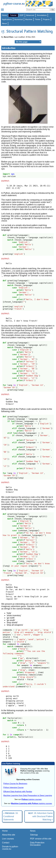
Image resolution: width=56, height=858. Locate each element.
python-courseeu (14, 3)
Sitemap (34, 835)
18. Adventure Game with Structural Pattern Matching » (40, 816)
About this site (8, 835)
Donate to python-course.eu (10, 847)
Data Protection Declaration (37, 843)
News (32, 831)
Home (4, 15)
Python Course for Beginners (15, 783)
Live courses (8, 839)
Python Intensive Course (13, 787)
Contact (5, 842)
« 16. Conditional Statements (10, 816)
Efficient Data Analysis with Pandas (17, 791)
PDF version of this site (40, 839)
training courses (31, 799)
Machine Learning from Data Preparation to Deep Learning (27, 795)
